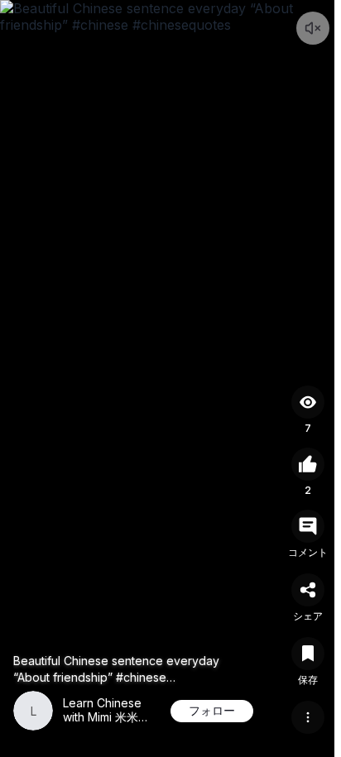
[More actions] (308, 717)
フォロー (212, 710)
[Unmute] (312, 28)
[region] (170, 378)
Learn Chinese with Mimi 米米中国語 (106, 718)
